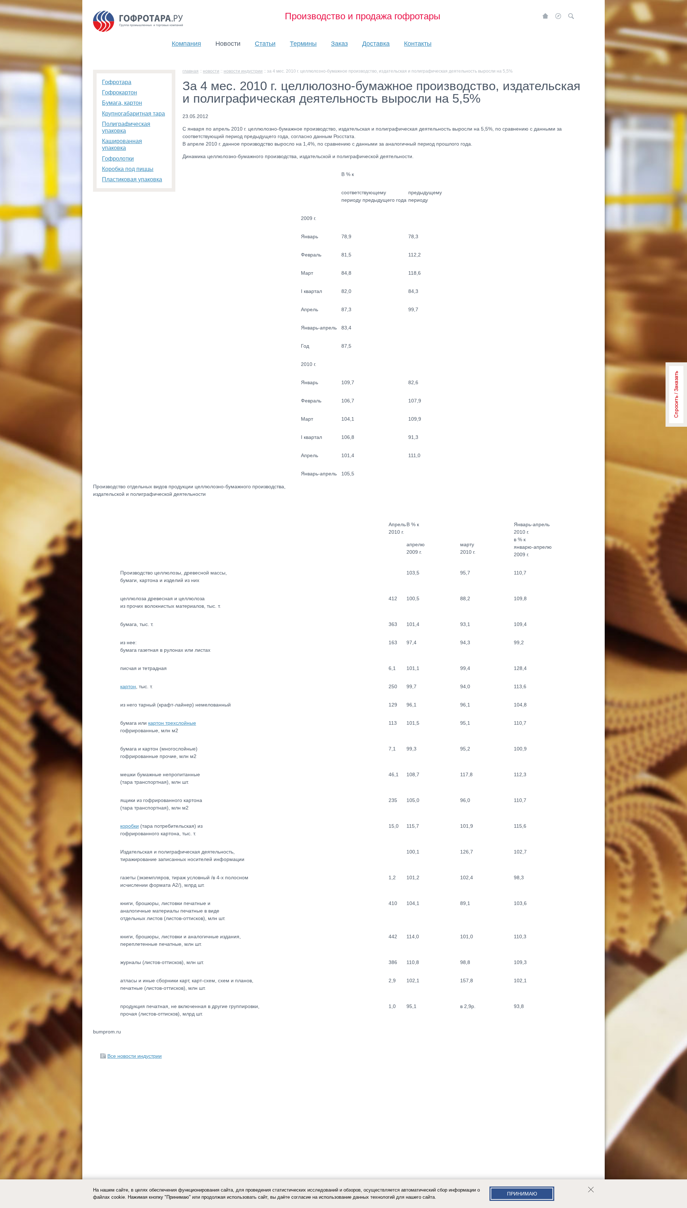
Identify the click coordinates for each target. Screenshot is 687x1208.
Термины (303, 43)
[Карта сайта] (558, 16)
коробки (129, 826)
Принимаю (522, 1194)
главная (190, 71)
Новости (227, 43)
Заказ (339, 43)
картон (128, 686)
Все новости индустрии (134, 1056)
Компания (186, 43)
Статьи (265, 43)
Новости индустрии (243, 71)
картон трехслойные (172, 723)
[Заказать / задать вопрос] (676, 394)
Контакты (418, 43)
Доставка (376, 43)
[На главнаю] (545, 16)
